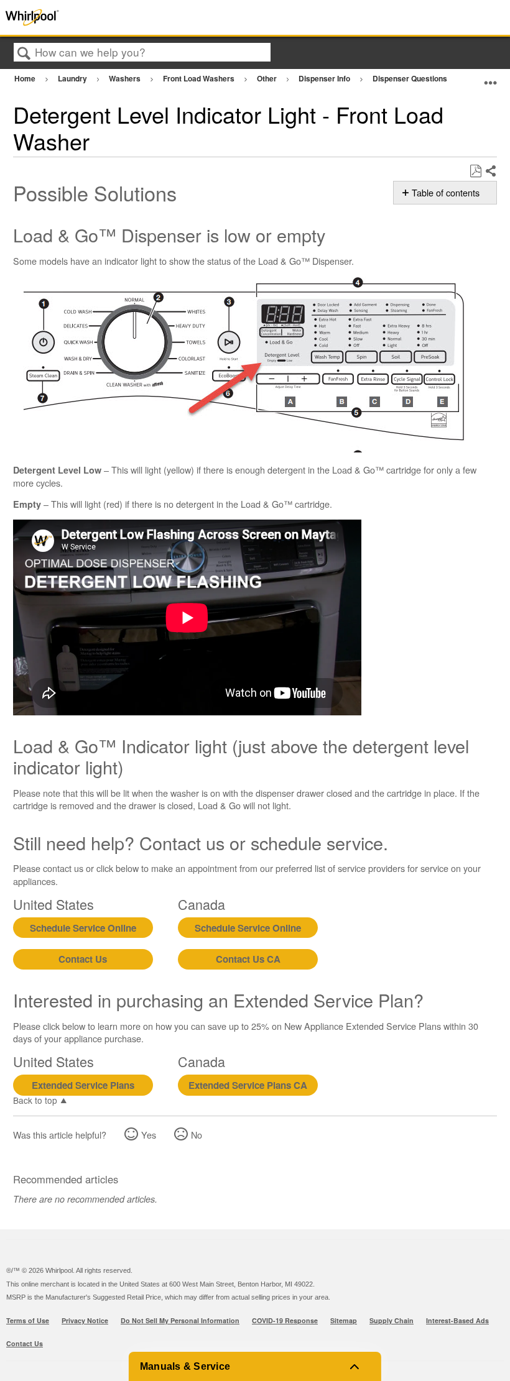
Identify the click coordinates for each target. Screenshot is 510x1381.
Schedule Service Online (83, 928)
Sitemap (343, 1320)
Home (25, 78)
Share (490, 171)
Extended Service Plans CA (247, 1085)
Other (268, 78)
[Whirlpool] (102, 17)
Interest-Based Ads (457, 1320)
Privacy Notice (85, 1320)
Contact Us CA (248, 959)
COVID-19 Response (285, 1320)
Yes (148, 1134)
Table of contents (446, 192)
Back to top (35, 1099)
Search (24, 53)
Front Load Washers (199, 78)
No (196, 1134)
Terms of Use (27, 1320)
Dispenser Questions (411, 78)
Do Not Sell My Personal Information (180, 1320)
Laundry (73, 78)
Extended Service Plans (83, 1085)
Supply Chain (391, 1320)
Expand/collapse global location (491, 77)
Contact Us (82, 959)
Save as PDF (475, 171)
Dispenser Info (325, 78)
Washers (125, 78)
